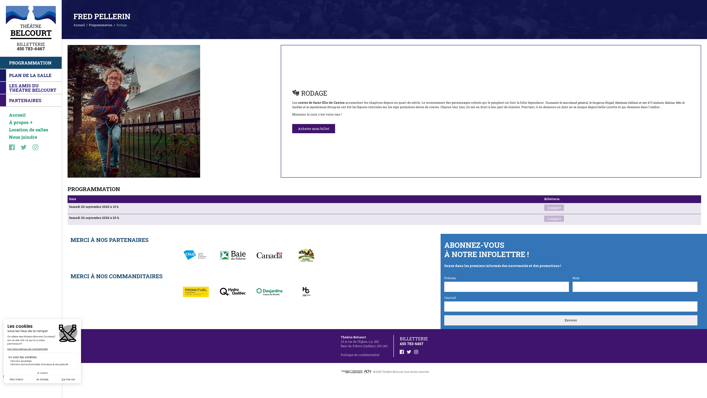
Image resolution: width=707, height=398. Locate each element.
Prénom (450, 278)
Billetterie (31, 44)
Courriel (450, 298)
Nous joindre (23, 137)
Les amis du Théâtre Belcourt (32, 88)
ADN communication (354, 372)
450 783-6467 (31, 48)
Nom (576, 278)
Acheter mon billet (313, 128)
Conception (345, 371)
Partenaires (25, 100)
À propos (19, 122)
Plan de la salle (30, 75)
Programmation (30, 63)
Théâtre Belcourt (392, 371)
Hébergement (357, 371)
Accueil (17, 115)
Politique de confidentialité (360, 355)
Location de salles (28, 130)
